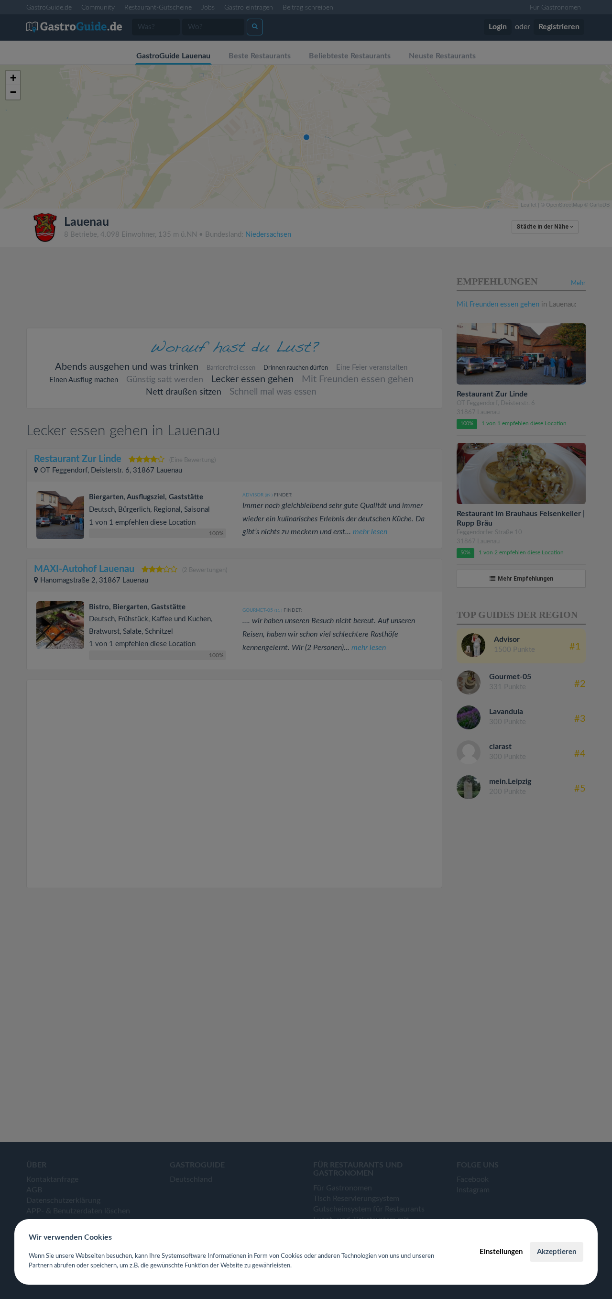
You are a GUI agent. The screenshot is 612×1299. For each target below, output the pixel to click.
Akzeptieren (556, 1251)
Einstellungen (501, 1251)
